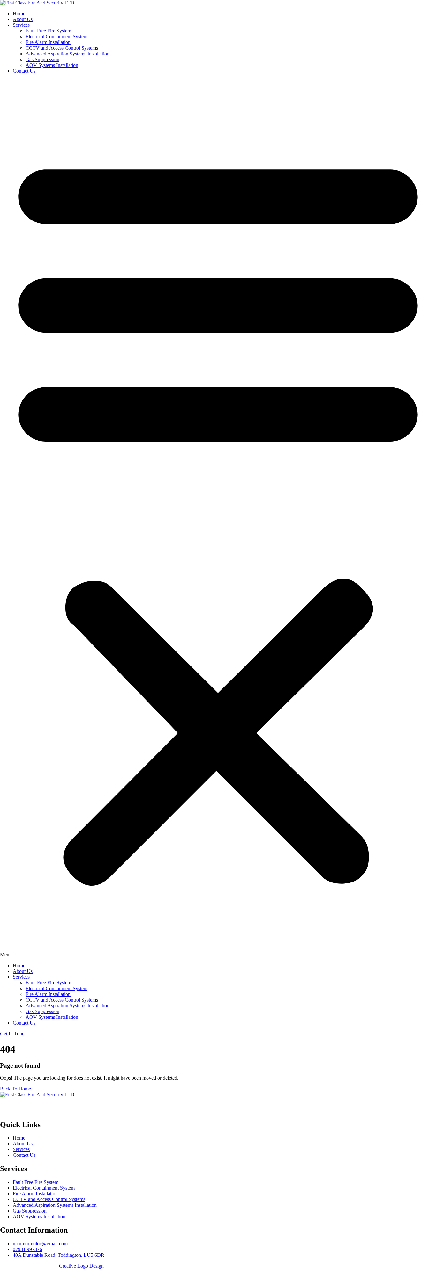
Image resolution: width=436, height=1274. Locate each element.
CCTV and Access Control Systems (62, 48)
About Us (23, 19)
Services (21, 25)
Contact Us (24, 71)
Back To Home (15, 1088)
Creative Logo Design (81, 1266)
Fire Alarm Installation (48, 42)
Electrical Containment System (56, 36)
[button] (218, 518)
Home (19, 13)
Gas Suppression (42, 59)
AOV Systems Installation (52, 65)
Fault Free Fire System (48, 30)
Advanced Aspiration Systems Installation (67, 53)
